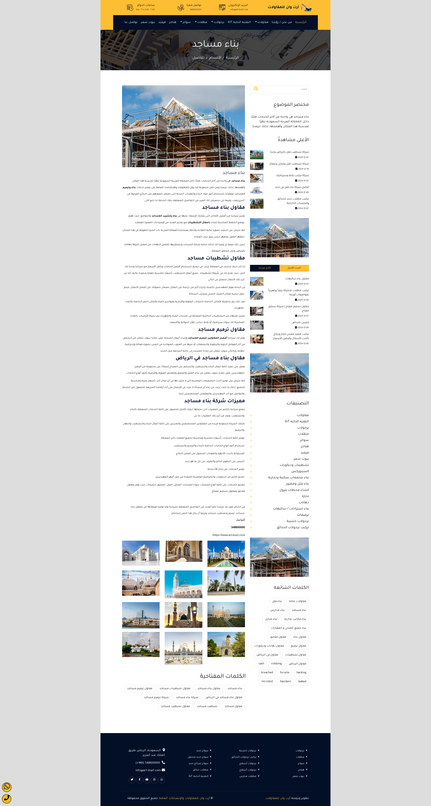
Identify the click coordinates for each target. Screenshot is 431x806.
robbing (276, 663)
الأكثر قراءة (265, 268)
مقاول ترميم (298, 646)
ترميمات (303, 515)
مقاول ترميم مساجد (139, 688)
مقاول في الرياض (267, 654)
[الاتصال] (6, 798)
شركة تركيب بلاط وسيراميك (292, 175)
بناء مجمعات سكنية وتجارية (288, 478)
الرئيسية (301, 22)
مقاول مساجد (233, 706)
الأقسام (215, 58)
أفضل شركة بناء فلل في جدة (292, 187)
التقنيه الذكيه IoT (239, 22)
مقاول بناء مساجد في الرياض (224, 697)
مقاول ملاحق (278, 637)
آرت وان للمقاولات (278, 798)
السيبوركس (300, 471)
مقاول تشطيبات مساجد (174, 688)
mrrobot (267, 681)
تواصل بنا (131, 22)
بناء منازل (271, 619)
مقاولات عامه (297, 601)
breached (267, 672)
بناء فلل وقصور (297, 484)
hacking (301, 672)
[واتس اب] (6, 787)
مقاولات (262, 22)
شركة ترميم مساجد (156, 697)
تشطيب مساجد (207, 706)
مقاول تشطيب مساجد (175, 706)
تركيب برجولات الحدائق (293, 527)
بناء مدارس (277, 610)
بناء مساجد (299, 610)
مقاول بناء (299, 637)
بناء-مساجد (234, 688)
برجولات (219, 22)
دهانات (304, 502)
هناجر (172, 22)
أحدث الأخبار (294, 268)
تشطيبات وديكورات (294, 465)
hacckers (285, 681)
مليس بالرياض (300, 322)
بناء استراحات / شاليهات (291, 509)
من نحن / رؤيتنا (282, 22)
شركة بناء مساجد (187, 697)
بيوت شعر (148, 22)
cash (261, 663)
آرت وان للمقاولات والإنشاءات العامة (184, 798)
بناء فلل (277, 601)
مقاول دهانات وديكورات (269, 646)
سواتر (187, 22)
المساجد (240, 194)
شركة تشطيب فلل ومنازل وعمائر (289, 164)
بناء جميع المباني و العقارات (288, 628)
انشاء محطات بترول (294, 490)
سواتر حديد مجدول (198, 757)
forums (284, 672)
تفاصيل (198, 58)
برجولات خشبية (298, 521)
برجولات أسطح (247, 763)
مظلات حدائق (200, 770)
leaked (302, 681)
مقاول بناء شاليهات (297, 278)
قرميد (162, 22)
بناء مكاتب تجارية (295, 619)
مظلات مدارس (247, 776)
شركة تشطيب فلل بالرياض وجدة (289, 152)
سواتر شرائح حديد (198, 763)
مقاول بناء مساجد (208, 688)
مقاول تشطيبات (295, 654)
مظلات (202, 22)
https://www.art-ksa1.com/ (228, 535)
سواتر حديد (202, 751)
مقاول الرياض (297, 663)
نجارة (305, 496)
